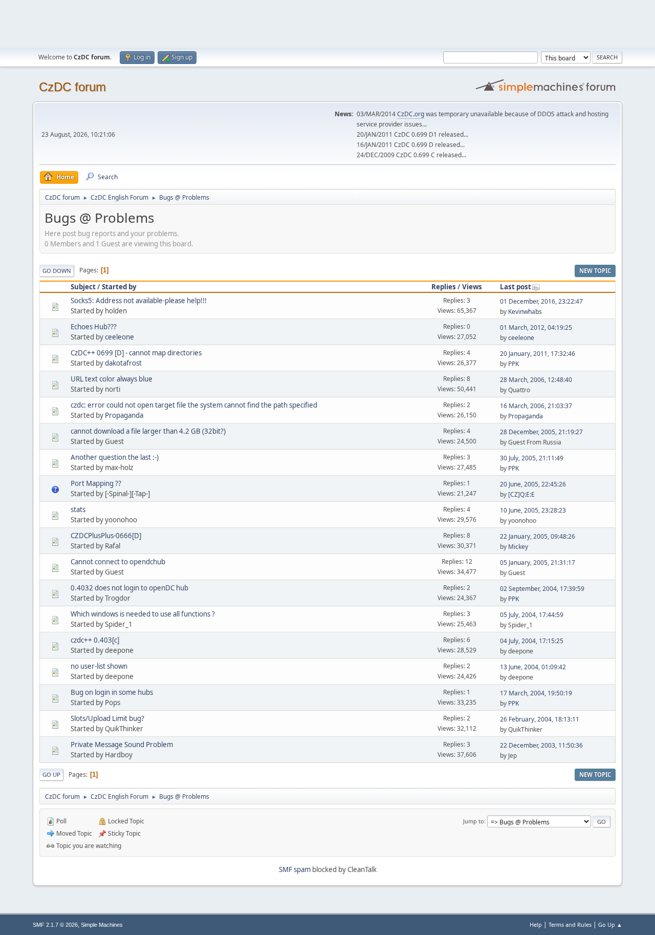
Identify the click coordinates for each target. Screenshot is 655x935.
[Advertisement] (327, 23)
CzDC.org (410, 114)
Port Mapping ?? (96, 483)
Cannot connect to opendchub (118, 561)
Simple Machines (102, 925)
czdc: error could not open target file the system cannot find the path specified (194, 405)
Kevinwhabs (525, 311)
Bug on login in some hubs (112, 692)
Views (472, 286)
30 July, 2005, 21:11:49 (531, 458)
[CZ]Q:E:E (521, 494)
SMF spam (295, 869)
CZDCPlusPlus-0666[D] (106, 535)
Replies (443, 286)
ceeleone (119, 337)
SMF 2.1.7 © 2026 (55, 925)
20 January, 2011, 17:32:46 (537, 353)
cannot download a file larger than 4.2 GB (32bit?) (148, 431)
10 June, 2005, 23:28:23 (533, 510)
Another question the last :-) (115, 457)
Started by (119, 286)
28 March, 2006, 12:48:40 (536, 379)
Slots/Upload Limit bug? (107, 718)
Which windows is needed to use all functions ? (143, 614)
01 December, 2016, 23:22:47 (541, 301)
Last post (515, 286)
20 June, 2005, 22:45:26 (533, 484)
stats (78, 509)
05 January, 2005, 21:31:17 (537, 562)
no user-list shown (99, 666)
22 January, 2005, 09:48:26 (537, 536)
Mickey (518, 546)
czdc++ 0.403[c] (95, 640)
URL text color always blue (111, 379)
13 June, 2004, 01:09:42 (533, 667)
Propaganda (124, 415)
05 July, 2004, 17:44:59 (531, 614)
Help (536, 924)
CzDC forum (72, 87)
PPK (513, 363)
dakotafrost (123, 363)
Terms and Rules (570, 924)
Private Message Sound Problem (122, 744)
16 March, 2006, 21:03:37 (536, 405)
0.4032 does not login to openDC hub (129, 587)
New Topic (595, 270)
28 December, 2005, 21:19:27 (541, 432)
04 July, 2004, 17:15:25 (531, 640)
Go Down (56, 270)
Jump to (473, 821)
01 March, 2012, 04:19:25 (536, 327)
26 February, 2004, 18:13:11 (539, 719)
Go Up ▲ (610, 924)
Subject (83, 286)
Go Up (51, 774)
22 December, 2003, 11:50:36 (541, 745)
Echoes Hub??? (94, 326)
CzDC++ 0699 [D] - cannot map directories (136, 352)
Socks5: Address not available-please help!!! (139, 300)
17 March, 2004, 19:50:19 (536, 693)
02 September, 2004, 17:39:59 (542, 588)
